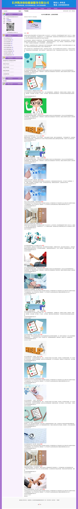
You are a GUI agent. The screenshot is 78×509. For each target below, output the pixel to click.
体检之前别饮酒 (6, 70)
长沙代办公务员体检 (7, 40)
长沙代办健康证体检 (7, 47)
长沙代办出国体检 (7, 45)
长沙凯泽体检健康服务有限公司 (30, 73)
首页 (22, 8)
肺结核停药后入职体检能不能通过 (9, 60)
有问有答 (49, 8)
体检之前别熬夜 (6, 67)
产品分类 (35, 8)
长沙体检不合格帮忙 (7, 53)
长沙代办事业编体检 (7, 49)
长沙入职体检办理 (7, 38)
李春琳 (58, 500)
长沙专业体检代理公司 (8, 54)
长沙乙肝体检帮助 (7, 41)
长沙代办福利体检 (7, 43)
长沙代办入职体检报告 (8, 51)
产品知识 (42, 8)
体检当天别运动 (6, 63)
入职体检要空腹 (6, 74)
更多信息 (26, 496)
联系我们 (56, 8)
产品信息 (29, 8)
